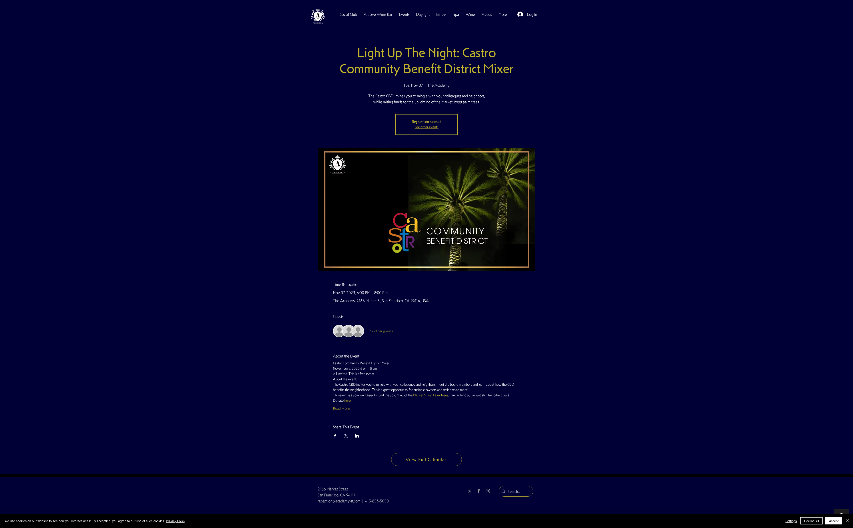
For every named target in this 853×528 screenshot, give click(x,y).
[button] (348, 14)
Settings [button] (791, 521)
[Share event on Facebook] (335, 436)
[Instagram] (488, 491)
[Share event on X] (346, 436)
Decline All (811, 521)
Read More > (343, 408)
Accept (834, 521)
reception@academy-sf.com (339, 501)
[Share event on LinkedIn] (357, 436)
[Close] (847, 520)
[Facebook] (479, 491)
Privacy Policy (175, 521)
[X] (469, 491)
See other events (426, 127)
